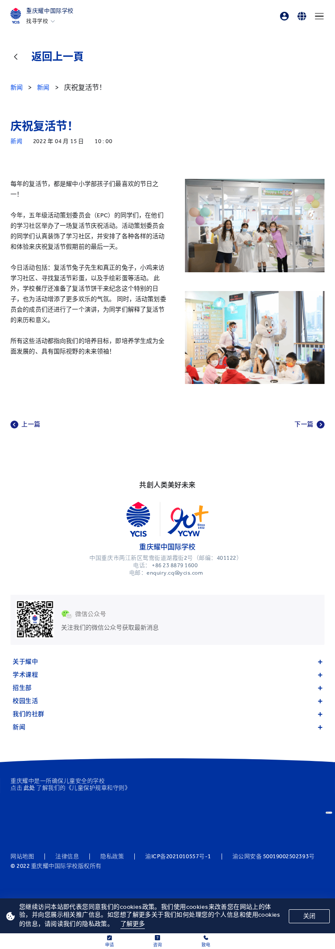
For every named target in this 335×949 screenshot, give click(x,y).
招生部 (22, 688)
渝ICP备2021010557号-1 (178, 856)
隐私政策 (112, 856)
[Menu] (319, 16)
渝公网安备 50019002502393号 (273, 856)
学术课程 (25, 674)
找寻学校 (37, 21)
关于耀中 (25, 661)
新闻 (19, 727)
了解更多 (132, 924)
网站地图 (22, 856)
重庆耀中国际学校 (50, 10)
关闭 (309, 916)
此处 (29, 788)
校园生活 (25, 701)
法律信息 (67, 856)
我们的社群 (28, 714)
